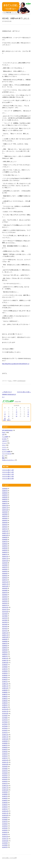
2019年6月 (4, 671)
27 (28, 416)
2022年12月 (5, 582)
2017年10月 (5, 713)
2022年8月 (4, 590)
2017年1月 (4, 732)
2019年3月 (4, 677)
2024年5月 (4, 546)
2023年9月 (4, 563)
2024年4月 (4, 548)
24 (16, 416)
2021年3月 (4, 626)
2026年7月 (4, 490)
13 (28, 412)
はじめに (4, 439)
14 (4, 414)
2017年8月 (4, 717)
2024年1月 (4, 554)
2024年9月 (4, 537)
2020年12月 (5, 633)
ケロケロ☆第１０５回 (24, 392)
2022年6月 (4, 594)
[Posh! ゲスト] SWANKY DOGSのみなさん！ (9, 394)
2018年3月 (4, 703)
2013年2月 (4, 832)
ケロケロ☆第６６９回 (8, 478)
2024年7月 (4, 541)
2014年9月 (4, 792)
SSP (3, 434)
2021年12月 (5, 607)
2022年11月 (5, 584)
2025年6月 (4, 518)
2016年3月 (4, 754)
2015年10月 (5, 764)
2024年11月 (5, 533)
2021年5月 (4, 622)
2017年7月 (4, 720)
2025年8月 (4, 514)
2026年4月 (4, 497)
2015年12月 (5, 760)
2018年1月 (4, 707)
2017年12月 (5, 709)
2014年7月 (4, 796)
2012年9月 (4, 843)
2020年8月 (4, 641)
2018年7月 (4, 694)
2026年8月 (4, 488)
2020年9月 (4, 639)
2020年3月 (4, 652)
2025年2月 (4, 527)
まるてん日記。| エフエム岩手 (9, 858)
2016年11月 (5, 737)
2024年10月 (5, 535)
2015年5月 (4, 775)
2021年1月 (4, 630)
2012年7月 (4, 847)
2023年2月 (4, 577)
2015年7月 (4, 771)
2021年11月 (5, 609)
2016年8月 (4, 743)
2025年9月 (4, 512)
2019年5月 (4, 673)
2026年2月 (4, 501)
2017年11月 (5, 711)
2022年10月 (5, 586)
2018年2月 (4, 705)
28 (4, 418)
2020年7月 (4, 643)
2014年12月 (5, 785)
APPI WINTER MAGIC (7, 430)
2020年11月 (5, 635)
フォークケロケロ (6, 453)
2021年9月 (4, 614)
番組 (3, 458)
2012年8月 (4, 845)
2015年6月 (4, 773)
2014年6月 (4, 798)
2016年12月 (5, 734)
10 (16, 412)
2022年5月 (4, 597)
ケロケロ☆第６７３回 (8, 470)
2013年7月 (4, 821)
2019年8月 (4, 667)
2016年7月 (4, 745)
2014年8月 (4, 794)
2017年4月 (4, 726)
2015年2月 (4, 781)
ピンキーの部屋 (6, 451)
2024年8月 (4, 539)
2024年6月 (4, 544)
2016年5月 (4, 749)
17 (16, 414)
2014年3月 (4, 804)
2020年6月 (4, 645)
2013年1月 (4, 834)
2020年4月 (4, 650)
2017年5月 (4, 724)
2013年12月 (5, 811)
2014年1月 (4, 809)
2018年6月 (4, 696)
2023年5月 (4, 571)
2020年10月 (5, 637)
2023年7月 (4, 567)
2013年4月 (4, 828)
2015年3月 (4, 779)
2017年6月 (4, 722)
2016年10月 (5, 739)
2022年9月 (4, 588)
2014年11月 (5, 788)
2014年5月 (4, 800)
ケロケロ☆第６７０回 (8, 476)
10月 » (8, 420)
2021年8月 (4, 616)
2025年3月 (4, 524)
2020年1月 (4, 656)
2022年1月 (4, 605)
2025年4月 (4, 522)
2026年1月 (4, 503)
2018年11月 (5, 686)
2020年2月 (4, 654)
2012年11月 (5, 838)
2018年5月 (4, 698)
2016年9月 (4, 741)
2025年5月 (4, 520)
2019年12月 (5, 658)
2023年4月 (4, 573)
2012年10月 (5, 841)
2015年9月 (4, 766)
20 (28, 414)
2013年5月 (4, 826)
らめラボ (4, 441)
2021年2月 (4, 628)
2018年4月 (4, 701)
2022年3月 (4, 601)
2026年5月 (4, 495)
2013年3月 (4, 830)
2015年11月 (5, 762)
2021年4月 (4, 624)
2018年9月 (4, 690)
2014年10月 (5, 790)
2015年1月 (4, 783)
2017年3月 (4, 728)
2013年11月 (5, 813)
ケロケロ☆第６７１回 (8, 474)
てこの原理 (5, 436)
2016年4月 (4, 751)
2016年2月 (4, 756)
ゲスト (4, 445)
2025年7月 (4, 516)
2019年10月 (5, 662)
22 (8, 416)
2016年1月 (4, 758)
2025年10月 (5, 510)
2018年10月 (5, 688)
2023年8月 (4, 565)
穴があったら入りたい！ (8, 460)
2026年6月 (4, 493)
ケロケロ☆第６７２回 (8, 472)
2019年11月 (5, 660)
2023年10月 (5, 560)
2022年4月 (4, 599)
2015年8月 (4, 768)
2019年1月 (4, 681)
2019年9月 (4, 664)
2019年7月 (4, 669)
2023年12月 (5, 556)
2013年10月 (5, 815)
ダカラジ (4, 449)
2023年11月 (5, 558)
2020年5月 (4, 647)
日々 (3, 456)
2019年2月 (4, 679)
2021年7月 (4, 618)
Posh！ (10, 381)
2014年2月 (4, 807)
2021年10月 (5, 611)
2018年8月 (4, 692)
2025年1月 (4, 529)
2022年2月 (4, 603)
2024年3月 (4, 550)
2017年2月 (4, 730)
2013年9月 (4, 817)
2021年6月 (4, 620)
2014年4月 (4, 802)
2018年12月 (5, 684)
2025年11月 (5, 507)
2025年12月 (5, 505)
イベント (4, 443)
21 (4, 416)
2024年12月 (5, 531)
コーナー (4, 447)
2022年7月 (4, 592)
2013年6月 (4, 824)
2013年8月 (4, 819)
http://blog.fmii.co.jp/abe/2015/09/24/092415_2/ (15, 364)
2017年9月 (4, 715)
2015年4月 (4, 777)
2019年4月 (4, 675)
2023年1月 (4, 580)
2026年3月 (4, 499)
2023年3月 (4, 575)
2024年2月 (4, 552)
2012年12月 (5, 836)
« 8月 (4, 420)
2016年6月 (4, 747)
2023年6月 (4, 569)
